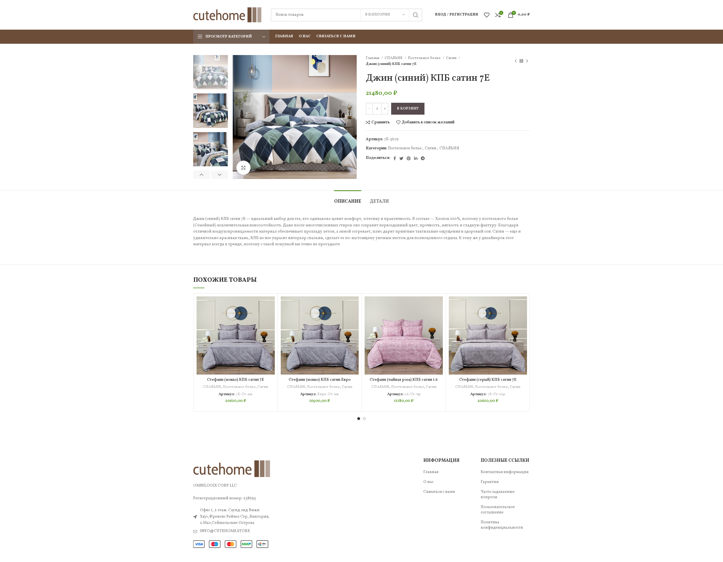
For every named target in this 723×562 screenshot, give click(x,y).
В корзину (408, 108)
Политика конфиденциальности (502, 525)
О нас (428, 482)
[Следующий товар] (527, 61)
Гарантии (490, 482)
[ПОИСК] (415, 14)
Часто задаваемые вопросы (498, 494)
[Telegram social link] (422, 158)
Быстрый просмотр (270, 331)
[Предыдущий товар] (516, 61)
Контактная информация (504, 472)
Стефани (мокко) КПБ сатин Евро (319, 379)
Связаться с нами (439, 492)
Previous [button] (201, 174)
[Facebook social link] (395, 158)
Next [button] (219, 174)
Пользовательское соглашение (498, 509)
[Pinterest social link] (408, 158)
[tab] (347, 198)
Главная (373, 58)
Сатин (451, 58)
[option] (210, 72)
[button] (270, 318)
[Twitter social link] (401, 158)
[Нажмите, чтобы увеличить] (243, 168)
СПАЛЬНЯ (394, 58)
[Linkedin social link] (415, 158)
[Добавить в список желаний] (270, 305)
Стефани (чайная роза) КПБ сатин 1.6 (404, 379)
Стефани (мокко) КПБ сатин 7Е (235, 379)
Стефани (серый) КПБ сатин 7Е (488, 379)
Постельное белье (424, 58)
